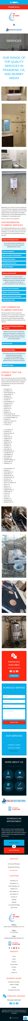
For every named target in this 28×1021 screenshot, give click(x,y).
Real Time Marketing (21, 1011)
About (14, 959)
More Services (14, 751)
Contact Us (14, 972)
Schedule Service (14, 842)
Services (14, 961)
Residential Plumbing (14, 748)
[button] (10, 2)
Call (14, 850)
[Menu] (14, 25)
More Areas (14, 907)
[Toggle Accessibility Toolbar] (25, 1018)
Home (14, 956)
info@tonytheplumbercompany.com (14, 938)
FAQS (14, 970)
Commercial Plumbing (14, 745)
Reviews (14, 967)
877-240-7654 (14, 932)
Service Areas (14, 964)
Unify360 (14, 1013)
